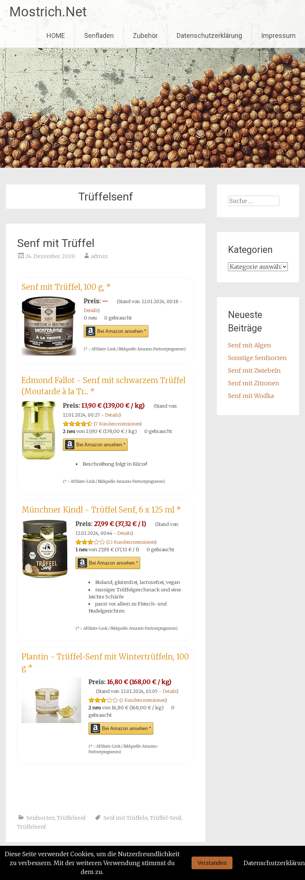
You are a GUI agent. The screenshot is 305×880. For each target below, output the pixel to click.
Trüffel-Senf (165, 818)
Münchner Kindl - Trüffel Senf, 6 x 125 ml (101, 509)
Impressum (278, 35)
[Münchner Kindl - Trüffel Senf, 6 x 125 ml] (45, 576)
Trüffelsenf (71, 818)
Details (91, 310)
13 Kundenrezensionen (131, 542)
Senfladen (99, 35)
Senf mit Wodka (251, 395)
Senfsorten (40, 818)
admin (99, 256)
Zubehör (145, 35)
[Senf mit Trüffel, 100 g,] (49, 353)
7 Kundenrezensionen (117, 424)
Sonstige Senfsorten (257, 358)
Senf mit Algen (249, 345)
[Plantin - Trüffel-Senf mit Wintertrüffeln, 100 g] (51, 721)
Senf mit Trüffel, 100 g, (66, 287)
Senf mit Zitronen (253, 383)
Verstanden (212, 863)
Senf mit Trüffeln (125, 818)
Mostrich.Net (48, 12)
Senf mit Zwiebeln (254, 370)
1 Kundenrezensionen (143, 700)
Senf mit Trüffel (55, 243)
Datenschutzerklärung (209, 35)
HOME (55, 35)
